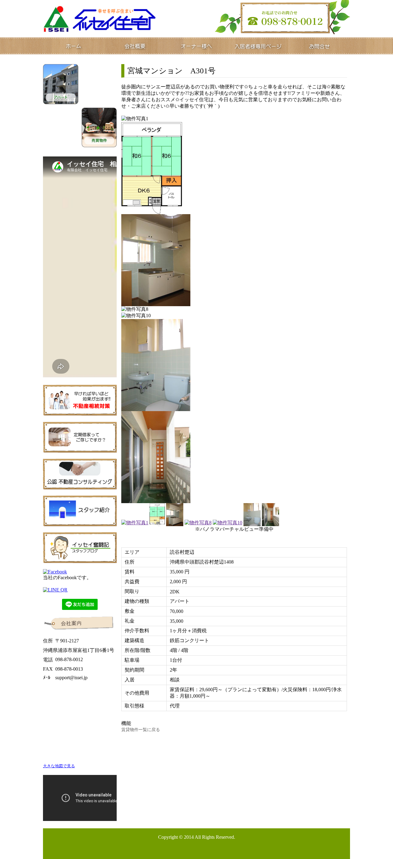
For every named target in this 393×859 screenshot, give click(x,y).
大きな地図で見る (59, 766)
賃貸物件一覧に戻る (140, 729)
